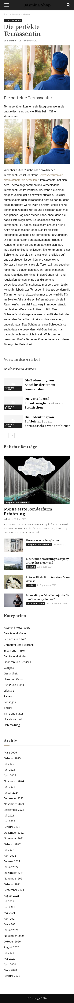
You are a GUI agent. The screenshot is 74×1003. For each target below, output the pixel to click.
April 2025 (10, 775)
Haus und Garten (21, 14)
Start (6, 14)
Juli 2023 (9, 815)
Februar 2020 (12, 976)
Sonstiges (10, 702)
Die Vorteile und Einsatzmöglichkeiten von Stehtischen (45, 403)
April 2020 (10, 964)
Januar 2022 (11, 867)
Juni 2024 (9, 787)
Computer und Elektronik (17, 502)
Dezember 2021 (14, 873)
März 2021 (10, 924)
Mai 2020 (9, 958)
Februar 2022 (12, 861)
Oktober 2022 (12, 844)
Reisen (8, 696)
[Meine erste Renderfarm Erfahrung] (37, 480)
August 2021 (11, 895)
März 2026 (10, 752)
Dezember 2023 (14, 798)
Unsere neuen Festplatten (42, 540)
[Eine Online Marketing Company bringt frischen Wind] (13, 563)
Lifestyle (31, 585)
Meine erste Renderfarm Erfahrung (28, 512)
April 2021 (10, 918)
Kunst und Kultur (14, 685)
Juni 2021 (9, 907)
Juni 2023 (9, 821)
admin (12, 40)
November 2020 (14, 936)
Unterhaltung (12, 725)
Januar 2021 (11, 930)
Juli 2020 (9, 953)
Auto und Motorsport (17, 627)
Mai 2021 (9, 913)
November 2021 (14, 878)
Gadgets (9, 667)
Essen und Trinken (15, 650)
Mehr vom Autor (20, 369)
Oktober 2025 (12, 758)
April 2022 (10, 855)
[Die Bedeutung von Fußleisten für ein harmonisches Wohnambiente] (13, 421)
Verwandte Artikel (22, 359)
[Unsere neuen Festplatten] (13, 545)
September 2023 (14, 810)
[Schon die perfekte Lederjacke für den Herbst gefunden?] (13, 600)
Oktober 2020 (12, 941)
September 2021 (14, 890)
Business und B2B (15, 639)
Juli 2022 (9, 850)
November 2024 (14, 781)
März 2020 (10, 970)
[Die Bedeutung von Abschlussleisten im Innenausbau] (13, 384)
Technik (31, 566)
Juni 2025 (9, 769)
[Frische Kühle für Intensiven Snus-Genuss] (13, 582)
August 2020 (11, 947)
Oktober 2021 (12, 884)
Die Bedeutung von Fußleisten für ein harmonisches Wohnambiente (47, 421)
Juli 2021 (9, 901)
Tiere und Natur (13, 713)
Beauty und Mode (35, 603)
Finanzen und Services (17, 662)
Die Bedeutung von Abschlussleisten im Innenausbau (40, 384)
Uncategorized (13, 719)
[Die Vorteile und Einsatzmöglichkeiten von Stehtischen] (13, 403)
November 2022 (14, 838)
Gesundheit (11, 673)
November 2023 (14, 804)
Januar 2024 (11, 792)
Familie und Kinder (15, 656)
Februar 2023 (12, 827)
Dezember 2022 (14, 832)
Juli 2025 (9, 764)
